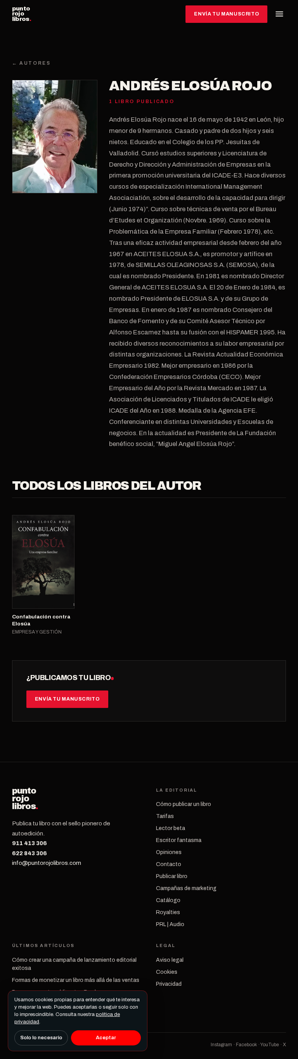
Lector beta (170, 828)
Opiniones (169, 852)
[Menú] (279, 14)
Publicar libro (171, 876)
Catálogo (168, 900)
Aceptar (106, 1037)
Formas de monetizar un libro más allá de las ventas (75, 980)
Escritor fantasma (178, 840)
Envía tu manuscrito (226, 14)
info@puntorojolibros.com (46, 863)
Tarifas (165, 816)
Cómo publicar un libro (183, 804)
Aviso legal (170, 960)
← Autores (31, 63)
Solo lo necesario (41, 1037)
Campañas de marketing (186, 888)
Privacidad (169, 984)
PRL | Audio (170, 924)
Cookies (166, 972)
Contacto (168, 864)
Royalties (168, 912)
